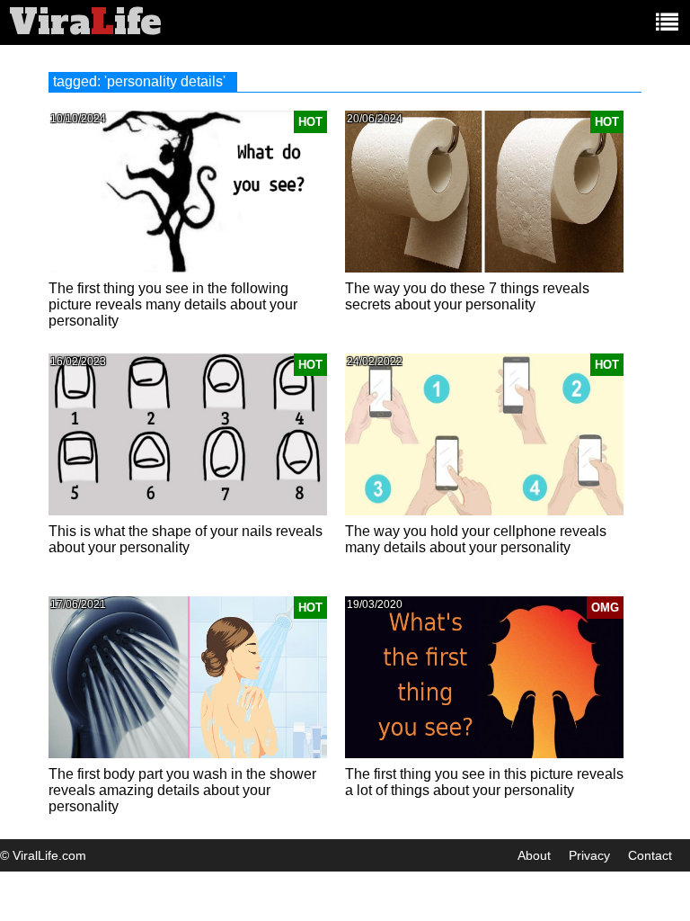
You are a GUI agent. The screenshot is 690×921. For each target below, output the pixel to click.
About (534, 855)
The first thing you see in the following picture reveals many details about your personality (173, 304)
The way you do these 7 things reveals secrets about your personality (467, 296)
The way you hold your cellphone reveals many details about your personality (475, 539)
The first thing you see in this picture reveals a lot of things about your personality (484, 782)
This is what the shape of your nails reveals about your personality (186, 539)
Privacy (589, 855)
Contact (650, 855)
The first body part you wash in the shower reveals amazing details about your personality (182, 790)
